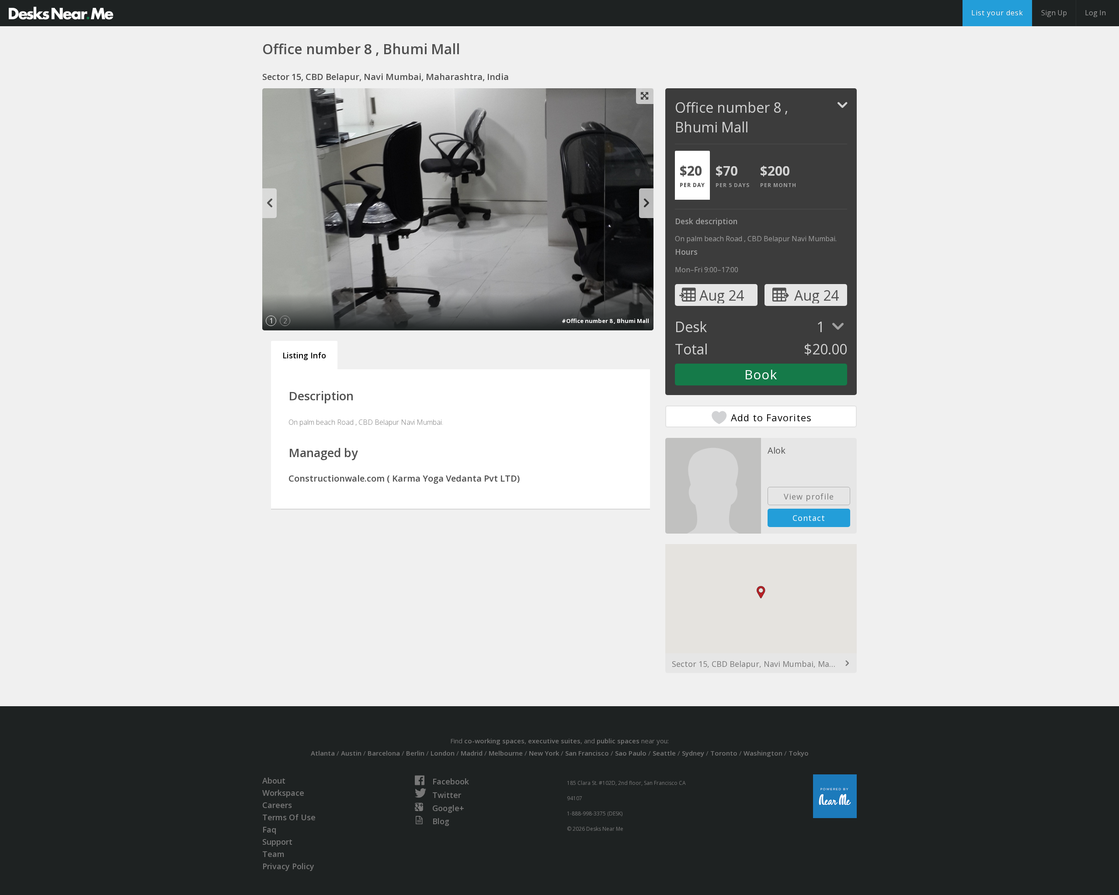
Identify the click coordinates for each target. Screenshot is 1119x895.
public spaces (618, 740)
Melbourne (506, 753)
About (273, 780)
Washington (763, 753)
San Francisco (587, 753)
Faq (269, 829)
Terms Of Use (289, 817)
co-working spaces (494, 740)
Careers (277, 805)
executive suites (554, 740)
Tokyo (799, 753)
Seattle (664, 753)
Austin (351, 753)
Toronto (723, 753)
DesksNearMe (61, 13)
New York (544, 753)
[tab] (692, 175)
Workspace (283, 792)
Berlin (415, 753)
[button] (761, 592)
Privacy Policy (288, 866)
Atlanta (323, 753)
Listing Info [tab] (304, 355)
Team (273, 854)
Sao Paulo (630, 753)
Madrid (472, 753)
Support (277, 841)
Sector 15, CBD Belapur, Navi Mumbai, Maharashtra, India (761, 664)
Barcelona (384, 753)
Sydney (693, 753)
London (443, 753)
